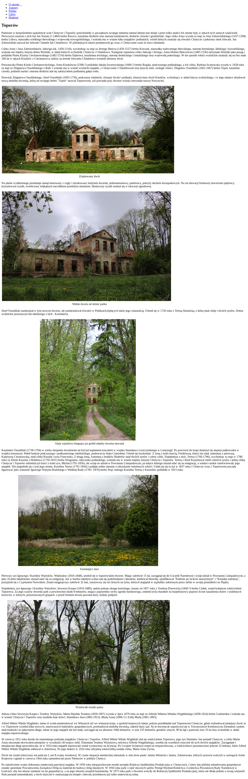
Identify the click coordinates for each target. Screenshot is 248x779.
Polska (12, 10)
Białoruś (13, 17)
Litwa (12, 14)
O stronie (15, 4)
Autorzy (13, 7)
